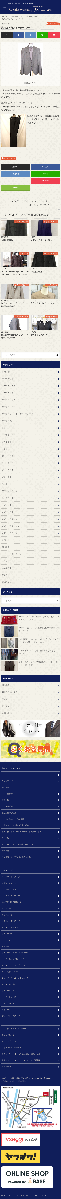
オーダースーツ (8, 406)
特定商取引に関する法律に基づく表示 (17, 857)
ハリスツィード (8, 463)
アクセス (6, 706)
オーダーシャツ (8, 392)
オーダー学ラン (8, 946)
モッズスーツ (8, 498)
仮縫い (5, 540)
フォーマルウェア (9, 470)
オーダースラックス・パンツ (13, 959)
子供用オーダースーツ (11, 554)
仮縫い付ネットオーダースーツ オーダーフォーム (22, 832)
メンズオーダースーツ (11, 877)
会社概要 (5, 850)
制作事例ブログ (8, 787)
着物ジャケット (8, 582)
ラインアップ (7, 781)
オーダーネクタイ (9, 984)
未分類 (5, 575)
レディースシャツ (9, 519)
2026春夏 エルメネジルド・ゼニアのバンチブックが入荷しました (38, 640)
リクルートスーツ (9, 889)
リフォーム (7, 505)
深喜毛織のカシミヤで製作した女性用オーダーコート (39, 663)
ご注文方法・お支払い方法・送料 (15, 825)
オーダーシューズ (9, 997)
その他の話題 (8, 378)
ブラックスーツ (8, 1035)
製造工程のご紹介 (9, 692)
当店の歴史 (7, 568)
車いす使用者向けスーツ (11, 902)
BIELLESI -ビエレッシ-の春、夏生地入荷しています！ (39, 618)
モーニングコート (9, 1041)
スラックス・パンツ (10, 448)
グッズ (5, 427)
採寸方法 (6, 699)
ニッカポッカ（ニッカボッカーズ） (16, 978)
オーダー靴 (7, 420)
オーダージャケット (10, 399)
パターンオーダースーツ (11, 895)
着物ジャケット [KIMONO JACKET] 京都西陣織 (21, 1060)
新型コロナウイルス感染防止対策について (19, 844)
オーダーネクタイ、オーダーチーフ (17, 413)
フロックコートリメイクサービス (15, 1028)
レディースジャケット (11, 526)
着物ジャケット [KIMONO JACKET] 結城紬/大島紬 (22, 1054)
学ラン (5, 561)
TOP (4, 775)
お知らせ (6, 371)
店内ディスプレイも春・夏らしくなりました (38, 652)
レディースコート (9, 512)
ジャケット (7, 441)
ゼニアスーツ (8, 456)
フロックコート (8, 477)
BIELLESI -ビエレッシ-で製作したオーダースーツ (39, 629)
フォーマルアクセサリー (11, 1047)
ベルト (5, 484)
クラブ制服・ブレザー (11, 972)
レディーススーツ (9, 158)
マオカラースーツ (9, 491)
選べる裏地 (6, 1066)
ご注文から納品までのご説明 (13, 819)
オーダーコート (8, 385)
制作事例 (6, 547)
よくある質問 (7, 806)
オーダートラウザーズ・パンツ (14, 965)
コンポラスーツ (8, 434)
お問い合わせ (8, 713)
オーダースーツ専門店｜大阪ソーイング (23, 1195)
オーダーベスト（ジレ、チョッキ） (16, 952)
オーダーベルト (8, 990)
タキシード (6, 1009)
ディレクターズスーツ (11, 1016)
